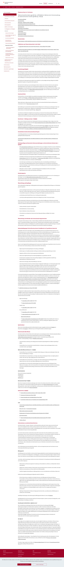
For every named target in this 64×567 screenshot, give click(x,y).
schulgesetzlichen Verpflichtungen (27, 146)
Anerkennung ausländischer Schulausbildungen (9, 51)
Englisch (4, 554)
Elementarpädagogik (7, 12)
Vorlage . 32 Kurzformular (28, 395)
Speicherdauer (20, 31)
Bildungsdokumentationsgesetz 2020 (36, 89)
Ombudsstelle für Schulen (37, 552)
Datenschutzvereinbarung (25, 316)
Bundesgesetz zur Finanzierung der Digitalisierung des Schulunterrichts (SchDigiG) (34, 413)
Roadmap (51, 495)
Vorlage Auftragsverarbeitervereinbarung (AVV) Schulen (33, 392)
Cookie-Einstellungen (40, 564)
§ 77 (52, 327)
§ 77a (25, 328)
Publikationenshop (50, 554)
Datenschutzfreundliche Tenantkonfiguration (32, 318)
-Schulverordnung (31, 103)
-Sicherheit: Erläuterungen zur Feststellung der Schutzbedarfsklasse (34, 399)
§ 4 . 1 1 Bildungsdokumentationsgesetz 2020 (33, 97)
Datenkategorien (21, 26)
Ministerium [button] (50, 3)
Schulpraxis (6, 18)
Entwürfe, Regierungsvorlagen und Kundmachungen (10, 36)
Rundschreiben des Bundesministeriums (8, 41)
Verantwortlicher (21, 20)
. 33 (45, 125)
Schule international (8, 22)
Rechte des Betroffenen (22, 32)
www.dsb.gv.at (20, 374)
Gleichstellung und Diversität (9, 62)
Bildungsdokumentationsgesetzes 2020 (33, 177)
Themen (6, 7)
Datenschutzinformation (29, 303)
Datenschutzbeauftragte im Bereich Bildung (10, 48)
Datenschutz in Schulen (10, 45)
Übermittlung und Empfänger (23, 28)
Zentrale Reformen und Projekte (9, 16)
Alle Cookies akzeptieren (24, 564)
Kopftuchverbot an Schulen (9, 57)
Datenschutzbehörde (33, 387)
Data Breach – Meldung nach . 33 (25, 22)
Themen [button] (45, 3)
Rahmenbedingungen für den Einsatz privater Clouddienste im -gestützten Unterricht (33, 29)
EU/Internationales (7, 64)
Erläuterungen (43, 158)
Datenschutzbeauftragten (48, 384)
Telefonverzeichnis (21, 554)
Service (34, 554)
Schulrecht (13, 7)
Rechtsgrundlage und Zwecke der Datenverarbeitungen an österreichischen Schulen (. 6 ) (35, 25)
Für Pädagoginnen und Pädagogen (10, 28)
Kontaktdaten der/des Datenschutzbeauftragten (26, 23)
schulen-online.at (23, 420)
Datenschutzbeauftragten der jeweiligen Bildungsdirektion (45, 122)
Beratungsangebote (8, 24)
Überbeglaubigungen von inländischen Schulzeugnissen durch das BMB (9, 54)
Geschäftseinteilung (21, 552)
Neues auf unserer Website (52, 552)
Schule (9, 7)
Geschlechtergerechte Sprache (7, 552)
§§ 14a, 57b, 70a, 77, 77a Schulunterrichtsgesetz (28, 408)
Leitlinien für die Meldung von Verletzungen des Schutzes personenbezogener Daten (33, 127)
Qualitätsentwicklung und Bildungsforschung (8, 60)
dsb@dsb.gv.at (20, 377)
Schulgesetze (20, 88)
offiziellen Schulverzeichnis (38, 338)
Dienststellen (20, 556)
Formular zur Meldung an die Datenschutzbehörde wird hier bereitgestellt (38, 128)
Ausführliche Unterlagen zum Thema (28, 288)
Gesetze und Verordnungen (9, 33)
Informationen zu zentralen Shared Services (26, 35)
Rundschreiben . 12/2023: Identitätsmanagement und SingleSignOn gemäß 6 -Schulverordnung (36, 41)
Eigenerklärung (27, 300)
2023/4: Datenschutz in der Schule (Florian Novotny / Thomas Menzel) (35, 46)
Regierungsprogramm (7, 66)
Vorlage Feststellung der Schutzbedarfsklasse (31, 397)
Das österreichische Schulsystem (9, 20)
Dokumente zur (22, 34)
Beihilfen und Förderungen (9, 26)
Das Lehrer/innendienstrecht (9, 38)
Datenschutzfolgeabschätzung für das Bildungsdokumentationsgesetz (36, 417)
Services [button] (40, 3)
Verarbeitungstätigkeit (22, 19)
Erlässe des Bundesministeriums (10, 43)
